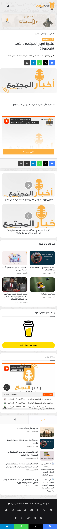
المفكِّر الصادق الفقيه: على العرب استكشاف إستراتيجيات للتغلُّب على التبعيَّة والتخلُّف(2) (15, 296)
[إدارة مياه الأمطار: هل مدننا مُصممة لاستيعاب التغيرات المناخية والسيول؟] (47, 485)
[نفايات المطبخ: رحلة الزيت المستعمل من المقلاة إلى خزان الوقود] (47, 456)
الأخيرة (42, 420)
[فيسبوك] (52, 62)
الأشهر (14, 420)
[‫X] (45, 62)
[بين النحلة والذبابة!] (42, 284)
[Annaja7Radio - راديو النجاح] (45, 6)
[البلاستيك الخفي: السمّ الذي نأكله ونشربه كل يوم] (14, 258)
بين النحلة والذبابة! (48, 294)
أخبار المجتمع (40, 34)
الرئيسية (49, 34)
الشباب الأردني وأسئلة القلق (27, 429)
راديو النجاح (48, 56)
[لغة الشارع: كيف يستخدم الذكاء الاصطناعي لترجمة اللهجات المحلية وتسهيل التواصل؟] (47, 469)
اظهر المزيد (29, 152)
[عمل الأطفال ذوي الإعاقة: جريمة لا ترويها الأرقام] (42, 258)
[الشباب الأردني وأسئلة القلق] (47, 432)
